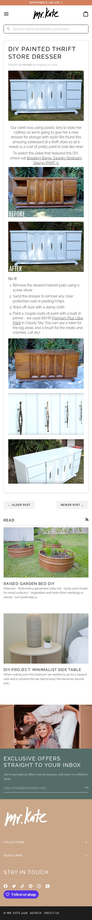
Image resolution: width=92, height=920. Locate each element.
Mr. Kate (13, 913)
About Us (51, 913)
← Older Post (19, 505)
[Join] (84, 787)
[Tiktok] (22, 886)
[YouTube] (48, 886)
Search (36, 913)
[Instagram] (39, 886)
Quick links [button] (13, 855)
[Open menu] (10, 13)
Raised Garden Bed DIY (29, 583)
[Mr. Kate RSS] (87, 519)
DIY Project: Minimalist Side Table (42, 669)
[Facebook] (6, 886)
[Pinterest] (31, 886)
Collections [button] (14, 842)
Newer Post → (72, 505)
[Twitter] (14, 886)
